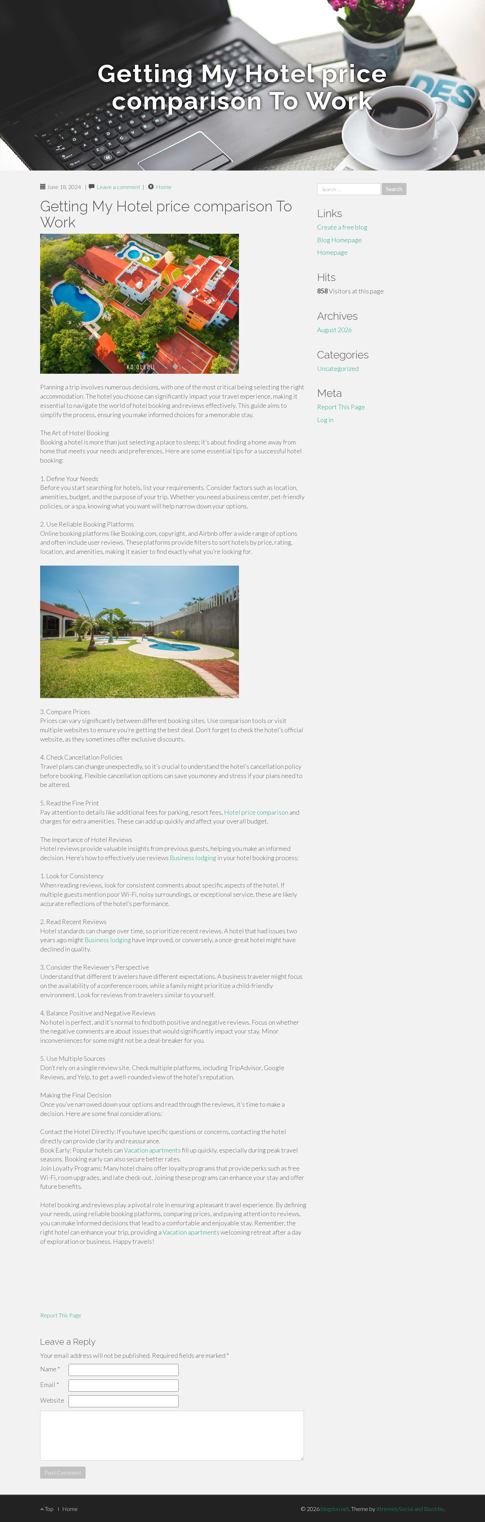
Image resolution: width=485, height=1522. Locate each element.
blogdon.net (335, 1508)
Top (49, 1508)
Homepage (332, 252)
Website (52, 1400)
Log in (325, 419)
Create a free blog (342, 227)
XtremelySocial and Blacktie (410, 1508)
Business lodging (193, 858)
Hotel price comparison (256, 812)
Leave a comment (118, 186)
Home (163, 186)
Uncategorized (338, 368)
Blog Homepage (339, 240)
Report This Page (60, 1315)
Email (49, 1384)
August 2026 (334, 330)
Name (50, 1369)
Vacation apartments (152, 1150)
